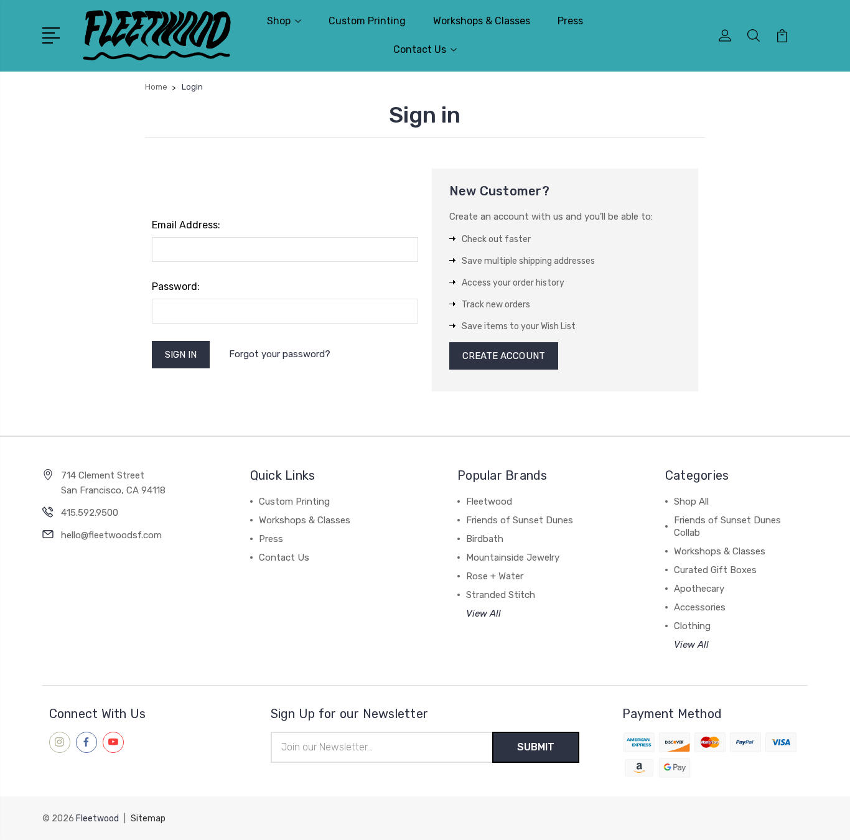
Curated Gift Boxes (715, 570)
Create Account (503, 356)
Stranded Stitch (500, 594)
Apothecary (699, 588)
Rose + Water (494, 576)
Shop (279, 21)
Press (570, 21)
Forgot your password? (279, 354)
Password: (176, 286)
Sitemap (148, 818)
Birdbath (484, 538)
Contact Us (419, 49)
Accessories (700, 607)
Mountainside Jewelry (512, 557)
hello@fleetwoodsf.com (111, 535)
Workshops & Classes (481, 21)
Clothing (692, 626)
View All (483, 613)
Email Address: (186, 225)
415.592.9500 (89, 512)
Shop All (691, 501)
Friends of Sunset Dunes (519, 520)
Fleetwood (489, 501)
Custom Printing (367, 21)
